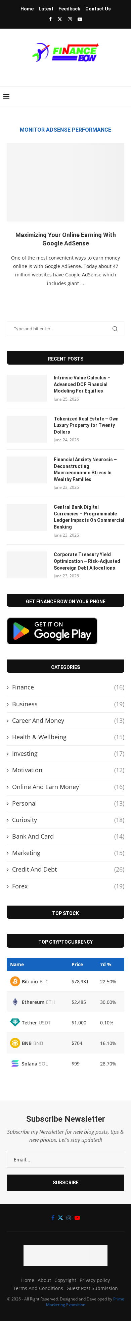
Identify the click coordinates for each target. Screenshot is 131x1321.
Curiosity (68, 820)
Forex (68, 886)
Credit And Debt (68, 869)
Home (27, 8)
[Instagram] (70, 19)
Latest (46, 8)
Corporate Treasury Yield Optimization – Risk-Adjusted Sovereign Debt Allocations (87, 561)
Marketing (68, 853)
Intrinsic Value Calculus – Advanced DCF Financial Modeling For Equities (82, 384)
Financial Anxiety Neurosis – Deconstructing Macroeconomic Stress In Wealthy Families (85, 469)
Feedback (69, 8)
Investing (68, 753)
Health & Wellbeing (68, 737)
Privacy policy (95, 1280)
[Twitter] (59, 19)
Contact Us (98, 8)
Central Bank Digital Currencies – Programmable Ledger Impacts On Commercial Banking (89, 517)
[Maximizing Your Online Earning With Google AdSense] (65, 182)
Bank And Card (68, 836)
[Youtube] (80, 19)
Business (68, 704)
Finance (68, 687)
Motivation (68, 770)
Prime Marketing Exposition (85, 1302)
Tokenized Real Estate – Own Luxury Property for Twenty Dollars (86, 425)
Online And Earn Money (68, 787)
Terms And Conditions (38, 1288)
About (44, 1280)
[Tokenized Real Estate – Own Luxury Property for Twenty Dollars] (27, 429)
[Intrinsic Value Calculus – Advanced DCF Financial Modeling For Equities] (27, 388)
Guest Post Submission (92, 1288)
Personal (68, 803)
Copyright (65, 1280)
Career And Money (68, 720)
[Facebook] (50, 19)
